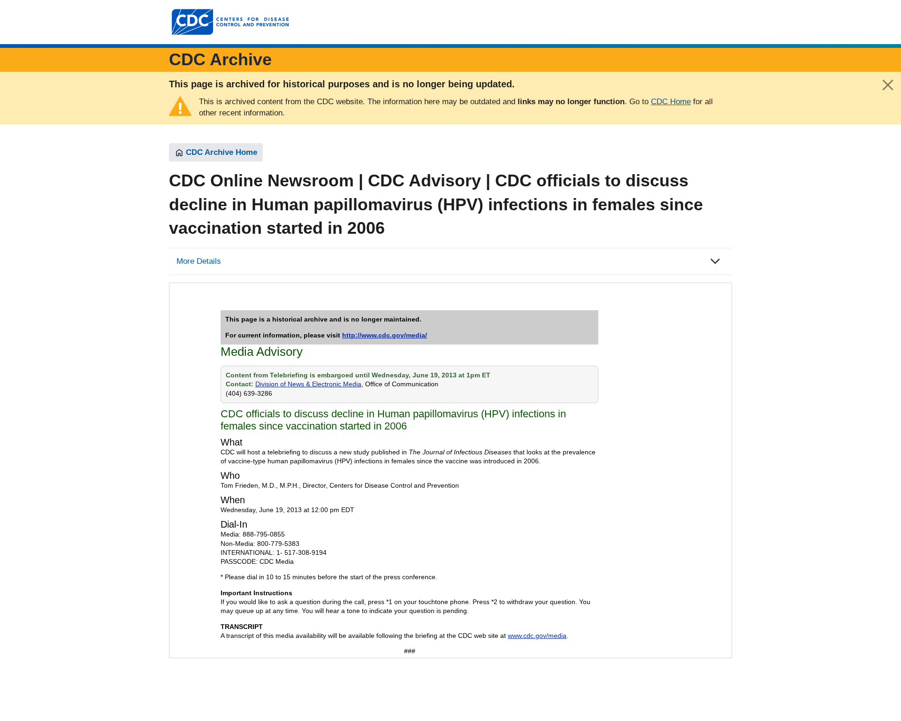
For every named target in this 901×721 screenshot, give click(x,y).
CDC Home (671, 101)
